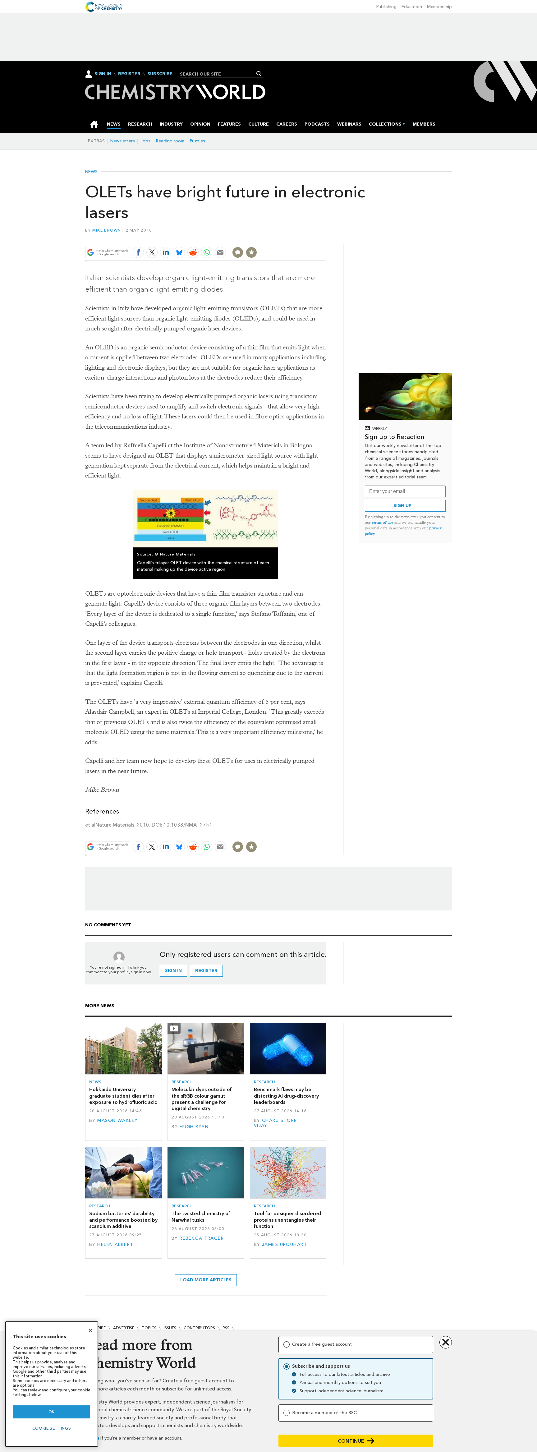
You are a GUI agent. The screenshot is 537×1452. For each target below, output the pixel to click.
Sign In (102, 73)
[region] (51, 1384)
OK (51, 1411)
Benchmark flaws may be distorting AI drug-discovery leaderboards (286, 1095)
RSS (226, 1327)
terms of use (382, 522)
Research (182, 1082)
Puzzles (197, 141)
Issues (170, 1327)
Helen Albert (115, 1244)
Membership (439, 6)
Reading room (170, 141)
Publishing (386, 6)
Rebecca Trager (202, 1238)
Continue (351, 1441)
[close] (326, 238)
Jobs (145, 141)
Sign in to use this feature (296, 238)
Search (259, 73)
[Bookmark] (251, 252)
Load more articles (206, 1280)
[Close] (90, 1330)
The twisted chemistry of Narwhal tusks (201, 1216)
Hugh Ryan (194, 1126)
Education (412, 6)
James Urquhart (284, 1244)
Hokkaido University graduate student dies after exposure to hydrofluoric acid (123, 1095)
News (91, 171)
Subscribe (159, 73)
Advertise (123, 1327)
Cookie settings (51, 1428)
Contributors (199, 1327)
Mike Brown (106, 230)
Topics (149, 1327)
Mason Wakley (117, 1120)
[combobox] (219, 74)
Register (129, 73)
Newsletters (122, 141)
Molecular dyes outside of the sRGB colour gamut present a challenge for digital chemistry (202, 1098)
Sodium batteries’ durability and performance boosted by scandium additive (123, 1219)
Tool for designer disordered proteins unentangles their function (287, 1219)
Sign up (402, 505)
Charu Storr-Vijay (276, 1123)
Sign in (173, 970)
